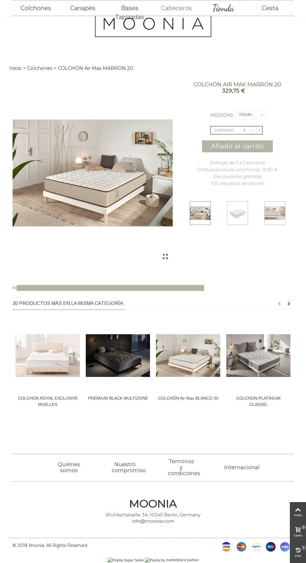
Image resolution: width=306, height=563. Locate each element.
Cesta (270, 8)
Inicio (15, 68)
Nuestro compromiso (129, 467)
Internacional (242, 467)
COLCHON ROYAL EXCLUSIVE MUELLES (48, 401)
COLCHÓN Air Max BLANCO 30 (188, 398)
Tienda (223, 8)
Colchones (36, 8)
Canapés (82, 8)
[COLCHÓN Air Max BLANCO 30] (188, 355)
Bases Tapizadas (129, 8)
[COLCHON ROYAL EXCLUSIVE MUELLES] (48, 355)
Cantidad (224, 130)
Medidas (222, 115)
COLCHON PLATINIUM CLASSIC (258, 401)
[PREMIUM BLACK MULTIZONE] (118, 355)
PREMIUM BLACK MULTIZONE (118, 398)
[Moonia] (153, 24)
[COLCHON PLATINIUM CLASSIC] (258, 355)
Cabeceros (176, 8)
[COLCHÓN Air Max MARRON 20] (93, 173)
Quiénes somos (69, 467)
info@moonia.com (153, 521)
